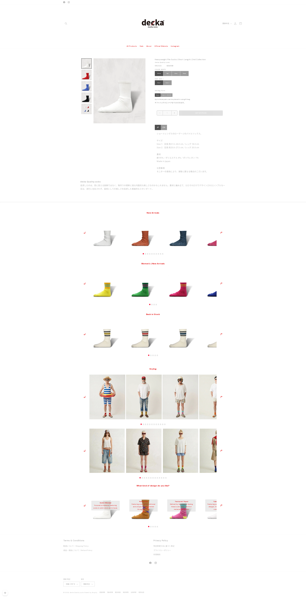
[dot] (143, 253)
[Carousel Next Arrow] (221, 233)
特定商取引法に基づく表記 (163, 546)
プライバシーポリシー (162, 550)
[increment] (174, 113)
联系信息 (141, 592)
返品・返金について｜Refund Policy (77, 550)
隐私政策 (110, 592)
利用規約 (156, 554)
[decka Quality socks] (153, 23)
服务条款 (118, 592)
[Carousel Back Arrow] (85, 233)
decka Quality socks (77, 592)
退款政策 (102, 592)
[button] (66, 23)
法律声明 (133, 592)
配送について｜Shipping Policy (76, 546)
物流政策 (126, 592)
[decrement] (160, 113)
